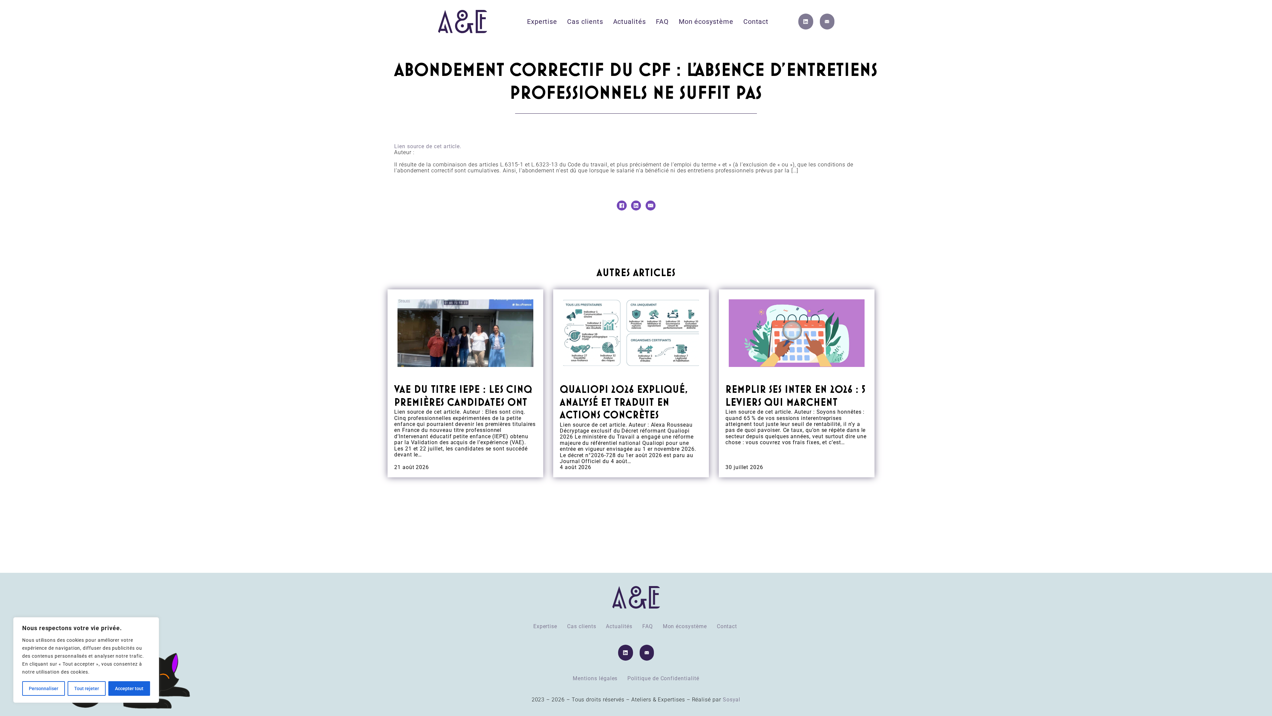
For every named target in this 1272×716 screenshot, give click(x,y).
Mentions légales (595, 678)
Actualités (629, 22)
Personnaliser (43, 688)
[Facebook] (622, 205)
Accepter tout (129, 688)
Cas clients (585, 22)
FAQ (662, 22)
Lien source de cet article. (427, 146)
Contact (756, 22)
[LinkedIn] (636, 205)
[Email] (651, 205)
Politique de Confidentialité (663, 678)
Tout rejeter (86, 688)
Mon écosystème (706, 22)
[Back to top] (1249, 696)
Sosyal (732, 699)
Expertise (542, 22)
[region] (86, 660)
